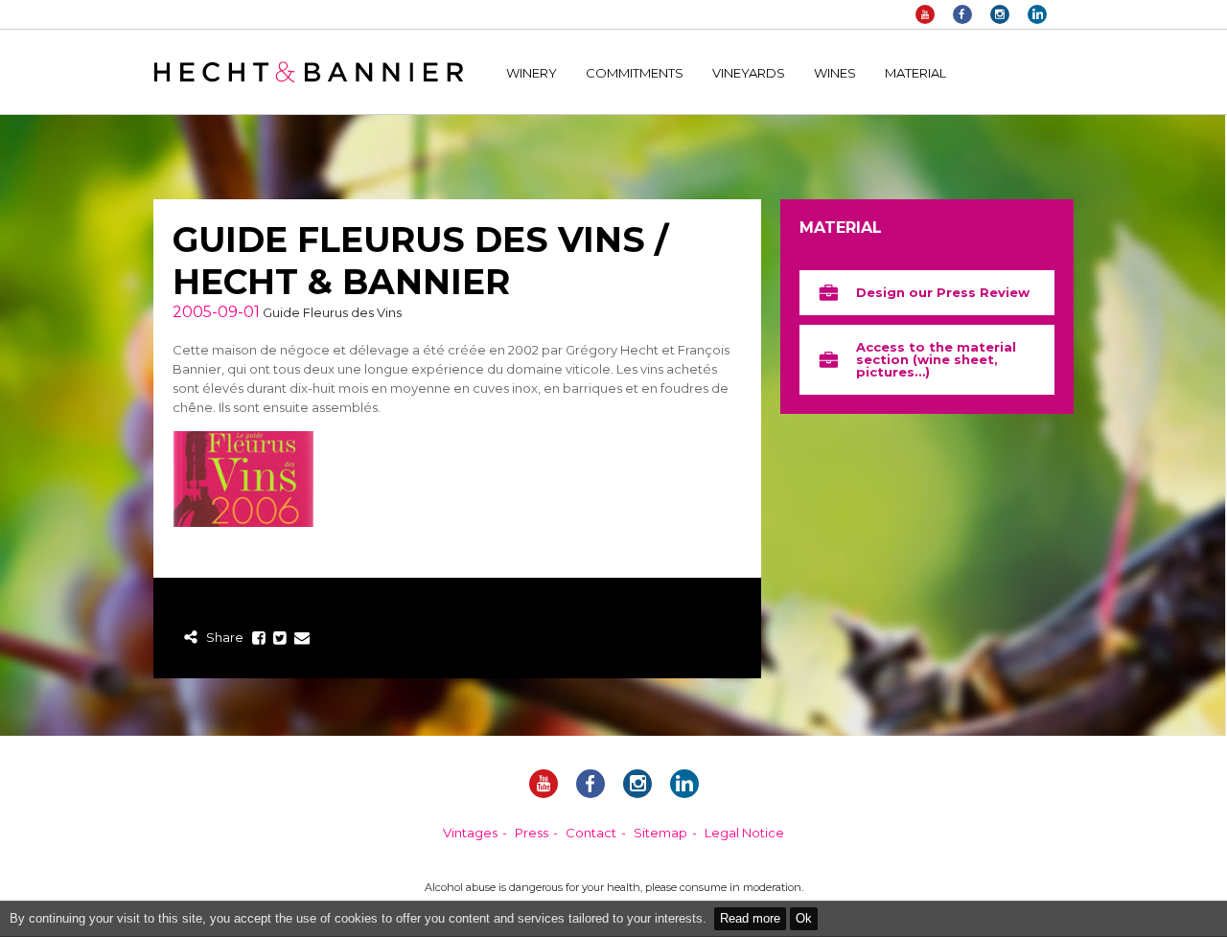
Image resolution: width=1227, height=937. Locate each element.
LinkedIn (1037, 14)
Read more (750, 918)
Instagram (999, 14)
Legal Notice (744, 832)
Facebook (962, 14)
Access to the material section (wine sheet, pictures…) (936, 359)
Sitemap (660, 832)
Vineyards (748, 72)
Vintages (470, 832)
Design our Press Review (943, 292)
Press (531, 832)
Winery (531, 72)
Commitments (634, 72)
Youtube (925, 14)
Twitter (280, 638)
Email (302, 638)
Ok (804, 918)
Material (915, 72)
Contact (591, 832)
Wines (835, 72)
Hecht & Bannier (308, 71)
